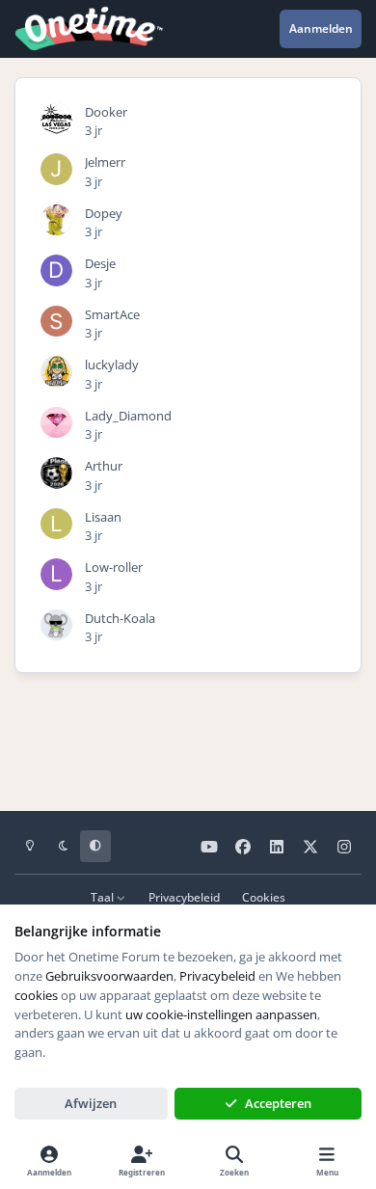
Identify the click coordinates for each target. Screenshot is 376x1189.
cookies (36, 995)
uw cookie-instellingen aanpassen (221, 1014)
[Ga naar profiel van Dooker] (56, 119)
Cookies (263, 897)
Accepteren (278, 1103)
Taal (104, 897)
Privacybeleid (184, 897)
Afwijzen (91, 1103)
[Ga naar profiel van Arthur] (56, 473)
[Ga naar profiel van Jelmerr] (56, 169)
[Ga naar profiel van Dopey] (56, 220)
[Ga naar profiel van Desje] (56, 270)
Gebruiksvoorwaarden (109, 976)
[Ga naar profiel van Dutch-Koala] (56, 625)
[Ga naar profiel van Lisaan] (56, 524)
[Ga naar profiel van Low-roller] (56, 574)
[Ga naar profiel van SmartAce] (56, 322)
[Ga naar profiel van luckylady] (56, 372)
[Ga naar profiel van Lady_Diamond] (56, 423)
